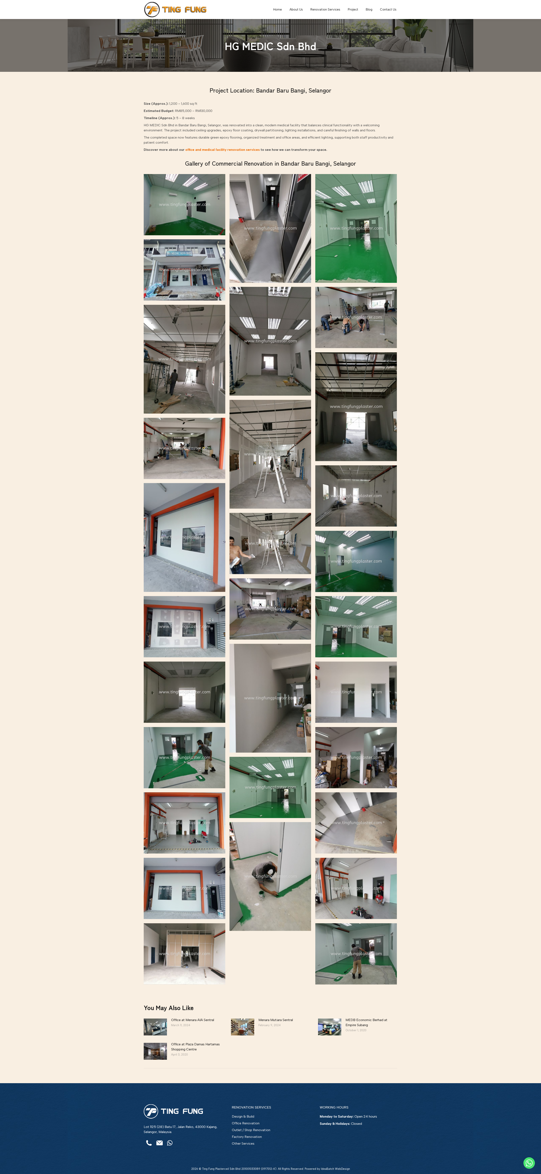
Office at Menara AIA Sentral (192, 1020)
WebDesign (342, 1168)
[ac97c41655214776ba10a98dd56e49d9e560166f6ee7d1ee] (270, 609)
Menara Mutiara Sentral (275, 1020)
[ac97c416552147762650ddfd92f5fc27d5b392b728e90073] (184, 270)
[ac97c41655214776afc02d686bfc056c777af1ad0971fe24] (270, 543)
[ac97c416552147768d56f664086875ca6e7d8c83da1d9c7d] (356, 823)
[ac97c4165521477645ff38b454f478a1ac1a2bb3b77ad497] (184, 954)
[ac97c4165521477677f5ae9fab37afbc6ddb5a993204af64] (184, 204)
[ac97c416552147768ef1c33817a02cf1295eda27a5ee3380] (270, 876)
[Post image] (155, 1027)
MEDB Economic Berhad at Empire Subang (366, 1022)
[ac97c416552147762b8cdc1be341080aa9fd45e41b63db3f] (184, 448)
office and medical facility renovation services (222, 150)
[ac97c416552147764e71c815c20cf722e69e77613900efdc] (184, 823)
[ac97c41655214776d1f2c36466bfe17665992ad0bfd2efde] (270, 698)
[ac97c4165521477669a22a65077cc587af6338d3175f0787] (356, 954)
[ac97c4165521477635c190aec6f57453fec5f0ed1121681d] (356, 888)
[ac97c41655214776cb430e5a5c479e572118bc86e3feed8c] (356, 626)
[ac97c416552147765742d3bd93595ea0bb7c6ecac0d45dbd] (270, 341)
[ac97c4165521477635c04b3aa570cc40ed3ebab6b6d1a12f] (184, 888)
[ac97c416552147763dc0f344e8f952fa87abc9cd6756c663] (184, 757)
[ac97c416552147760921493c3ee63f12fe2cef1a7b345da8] (356, 406)
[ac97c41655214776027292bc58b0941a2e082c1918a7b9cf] (184, 359)
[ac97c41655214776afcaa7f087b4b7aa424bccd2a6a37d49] (356, 561)
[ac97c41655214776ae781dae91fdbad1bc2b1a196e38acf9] (184, 537)
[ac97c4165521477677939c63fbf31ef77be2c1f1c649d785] (356, 317)
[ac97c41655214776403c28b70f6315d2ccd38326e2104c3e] (270, 228)
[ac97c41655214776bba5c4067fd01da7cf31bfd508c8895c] (184, 626)
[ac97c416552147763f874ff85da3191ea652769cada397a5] (356, 757)
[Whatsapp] (529, 1163)
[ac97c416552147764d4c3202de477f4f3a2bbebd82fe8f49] (270, 787)
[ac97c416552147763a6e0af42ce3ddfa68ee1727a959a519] (356, 692)
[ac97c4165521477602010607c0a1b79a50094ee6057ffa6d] (270, 454)
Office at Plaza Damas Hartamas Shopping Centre (195, 1046)
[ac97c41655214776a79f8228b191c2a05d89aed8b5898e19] (356, 496)
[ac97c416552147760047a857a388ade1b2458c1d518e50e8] (356, 228)
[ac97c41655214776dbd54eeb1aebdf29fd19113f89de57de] (184, 692)
